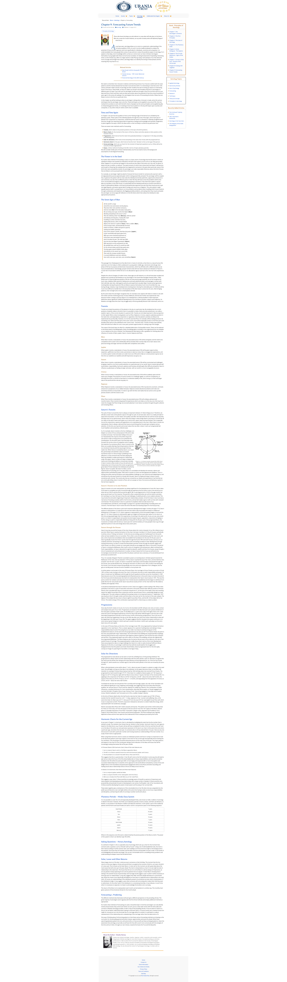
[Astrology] (144, 16)
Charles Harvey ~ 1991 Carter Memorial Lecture (133, 74)
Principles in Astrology (175, 101)
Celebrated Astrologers (153, 16)
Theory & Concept (174, 98)
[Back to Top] (284, 979)
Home (117, 16)
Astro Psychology (174, 88)
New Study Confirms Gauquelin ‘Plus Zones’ (132, 71)
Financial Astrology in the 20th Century (133, 78)
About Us (166, 16)
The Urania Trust (145, 975)
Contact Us (143, 962)
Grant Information (143, 964)
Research (172, 93)
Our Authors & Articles (143, 966)
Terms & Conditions (143, 971)
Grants (123, 16)
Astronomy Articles (174, 86)
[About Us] (170, 16)
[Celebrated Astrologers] (161, 16)
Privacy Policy (143, 969)
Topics (131, 16)
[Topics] (134, 16)
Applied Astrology (174, 83)
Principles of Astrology (108, 31)
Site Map (143, 973)
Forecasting (172, 91)
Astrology (140, 16)
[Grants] (126, 16)
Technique (172, 96)
